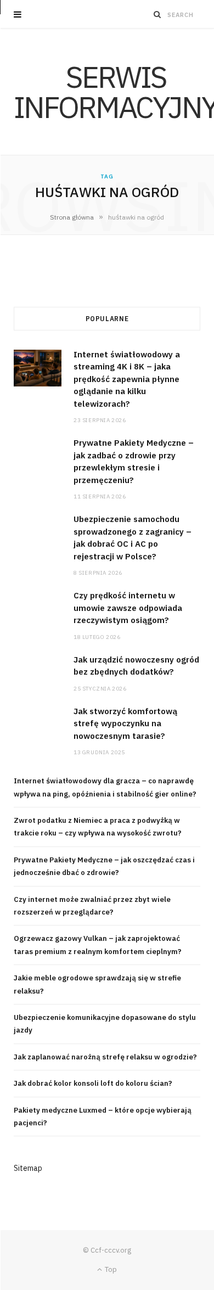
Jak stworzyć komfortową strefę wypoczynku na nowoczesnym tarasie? (125, 723)
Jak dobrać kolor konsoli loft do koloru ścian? (93, 1083)
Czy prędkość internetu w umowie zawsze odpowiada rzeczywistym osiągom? (128, 607)
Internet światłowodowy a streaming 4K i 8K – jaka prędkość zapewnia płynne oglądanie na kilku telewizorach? (127, 379)
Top (110, 1269)
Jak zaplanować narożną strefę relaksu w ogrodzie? (105, 1057)
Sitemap (28, 1168)
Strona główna (72, 217)
